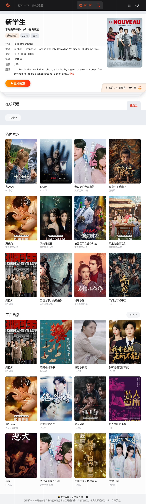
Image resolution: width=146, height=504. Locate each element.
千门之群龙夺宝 (117, 300)
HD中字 (13, 117)
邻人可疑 (79, 423)
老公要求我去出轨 (84, 186)
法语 (16, 64)
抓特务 (9, 300)
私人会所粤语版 (117, 423)
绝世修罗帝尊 (47, 423)
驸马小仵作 (80, 300)
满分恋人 (10, 243)
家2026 (9, 186)
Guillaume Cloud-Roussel (96, 48)
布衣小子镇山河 (117, 186)
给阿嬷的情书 (47, 367)
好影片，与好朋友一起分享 (121, 87)
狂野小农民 (80, 367)
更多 (132, 314)
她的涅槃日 (46, 243)
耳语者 (43, 186)
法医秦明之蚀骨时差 (85, 243)
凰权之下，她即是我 (51, 300)
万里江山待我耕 (117, 243)
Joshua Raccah (47, 48)
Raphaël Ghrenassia (25, 48)
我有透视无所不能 (119, 367)
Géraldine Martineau (68, 48)
